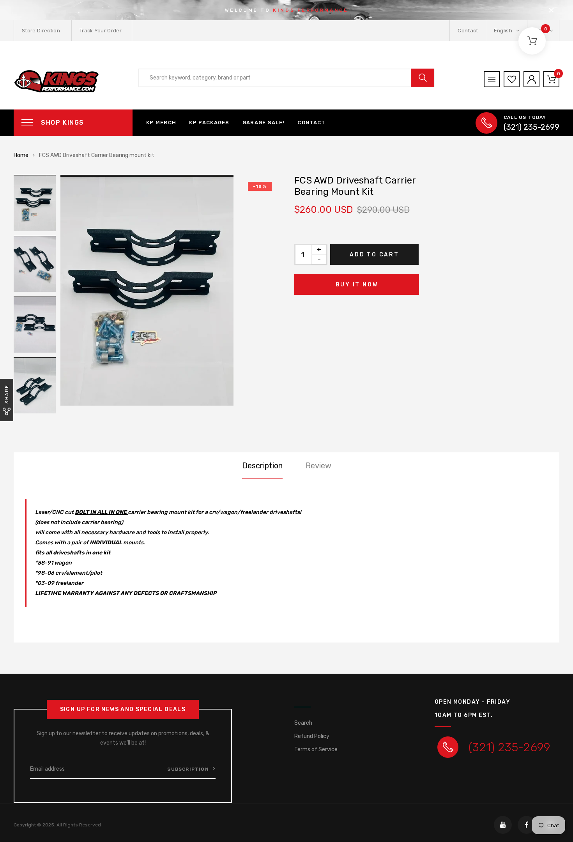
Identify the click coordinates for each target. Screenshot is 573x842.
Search (303, 723)
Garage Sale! (263, 122)
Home (21, 155)
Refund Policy (311, 736)
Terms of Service (316, 749)
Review (318, 465)
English (504, 31)
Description (262, 465)
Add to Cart (374, 254)
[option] (169, 290)
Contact (468, 31)
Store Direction (41, 31)
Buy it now (357, 284)
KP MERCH (161, 122)
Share (6, 394)
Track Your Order (101, 31)
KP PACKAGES (209, 122)
